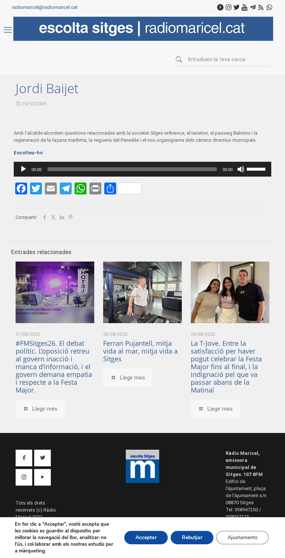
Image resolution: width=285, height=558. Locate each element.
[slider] (257, 168)
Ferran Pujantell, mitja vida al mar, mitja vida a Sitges (140, 351)
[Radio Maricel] (143, 39)
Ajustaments (242, 537)
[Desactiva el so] (241, 169)
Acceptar (146, 537)
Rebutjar (192, 537)
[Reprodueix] (23, 169)
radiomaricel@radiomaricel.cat (45, 7)
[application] (142, 169)
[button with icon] (24, 458)
